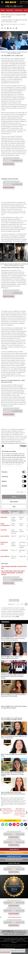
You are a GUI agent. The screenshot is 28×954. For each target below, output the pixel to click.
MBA (2, 804)
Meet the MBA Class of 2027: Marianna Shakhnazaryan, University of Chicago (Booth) (12, 774)
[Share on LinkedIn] (11, 28)
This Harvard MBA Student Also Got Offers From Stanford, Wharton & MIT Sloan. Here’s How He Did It (19, 812)
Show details (20, 492)
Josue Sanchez (5, 536)
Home (2, 10)
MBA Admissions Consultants (14, 859)
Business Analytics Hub (14, 856)
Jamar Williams (5, 556)
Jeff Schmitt (6, 24)
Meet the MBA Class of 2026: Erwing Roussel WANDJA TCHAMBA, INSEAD (11, 718)
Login (24, 820)
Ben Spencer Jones (19, 799)
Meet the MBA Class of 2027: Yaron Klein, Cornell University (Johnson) (13, 639)
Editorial (11, 941)
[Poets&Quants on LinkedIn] (21, 824)
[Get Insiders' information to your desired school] (14, 886)
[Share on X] (5, 28)
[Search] (26, 828)
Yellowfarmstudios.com (18, 946)
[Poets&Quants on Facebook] (10, 824)
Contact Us (19, 941)
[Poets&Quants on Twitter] (2, 824)
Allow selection (14, 501)
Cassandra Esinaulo (6, 800)
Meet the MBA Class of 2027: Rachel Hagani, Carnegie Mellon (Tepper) (14, 707)
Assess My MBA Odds (14, 863)
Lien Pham (4, 530)
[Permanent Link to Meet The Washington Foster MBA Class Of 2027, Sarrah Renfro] (14, 728)
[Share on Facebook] (2, 28)
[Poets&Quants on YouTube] (17, 824)
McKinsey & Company (8, 804)
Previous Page (14, 600)
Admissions (18, 10)
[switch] (24, 476)
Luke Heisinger (22, 803)
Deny (14, 506)
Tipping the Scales (9, 934)
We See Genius (20, 934)
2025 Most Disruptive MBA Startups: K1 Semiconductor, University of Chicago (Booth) (12, 676)
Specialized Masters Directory (14, 853)
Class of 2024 (22, 800)
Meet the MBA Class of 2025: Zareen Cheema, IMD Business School (11, 657)
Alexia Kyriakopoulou (19, 798)
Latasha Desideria (10, 803)
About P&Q (3, 938)
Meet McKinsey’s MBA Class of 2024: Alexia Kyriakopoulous (8, 811)
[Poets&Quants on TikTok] (25, 824)
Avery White (4, 550)
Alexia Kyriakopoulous (5, 524)
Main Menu (9, 10)
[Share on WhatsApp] (13, 28)
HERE (17, 616)
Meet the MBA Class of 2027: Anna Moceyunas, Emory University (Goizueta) (13, 793)
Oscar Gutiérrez (18, 804)
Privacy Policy (24, 938)
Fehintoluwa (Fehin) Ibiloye (5, 512)
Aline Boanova (4, 799)
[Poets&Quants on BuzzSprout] (6, 824)
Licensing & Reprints (10, 939)
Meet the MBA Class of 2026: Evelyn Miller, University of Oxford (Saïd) (13, 695)
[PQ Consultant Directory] (14, 917)
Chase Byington (15, 800)
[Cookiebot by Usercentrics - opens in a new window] (20, 446)
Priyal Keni (4, 517)
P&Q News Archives (13, 938)
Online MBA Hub (14, 849)
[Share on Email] (8, 28)
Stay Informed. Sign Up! (10, 820)
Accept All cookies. (8, 164)
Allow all (14, 496)
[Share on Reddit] (16, 28)
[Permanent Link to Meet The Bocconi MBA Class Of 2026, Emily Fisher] (14, 746)
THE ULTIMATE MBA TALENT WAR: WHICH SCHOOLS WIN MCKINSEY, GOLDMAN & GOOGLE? (13, 572)
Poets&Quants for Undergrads (16, 933)
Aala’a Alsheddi (10, 798)
